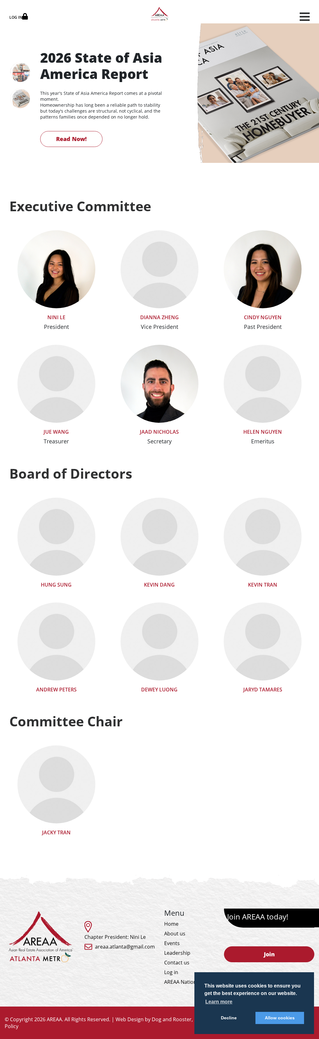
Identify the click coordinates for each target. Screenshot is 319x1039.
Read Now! (71, 139)
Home (171, 923)
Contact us (176, 962)
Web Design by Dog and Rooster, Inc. (159, 1019)
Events (172, 943)
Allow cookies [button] (280, 1017)
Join (269, 954)
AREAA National (182, 981)
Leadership (177, 952)
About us (174, 933)
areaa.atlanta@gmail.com (125, 946)
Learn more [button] (218, 1001)
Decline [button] (229, 1017)
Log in (171, 972)
